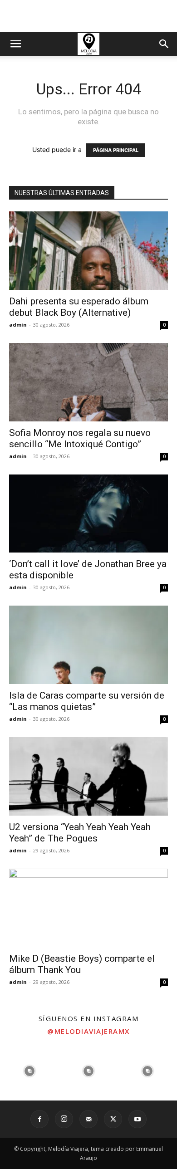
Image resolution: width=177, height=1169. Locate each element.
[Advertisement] (88, 16)
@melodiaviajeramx (88, 1031)
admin (18, 324)
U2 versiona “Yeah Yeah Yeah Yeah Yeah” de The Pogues (80, 833)
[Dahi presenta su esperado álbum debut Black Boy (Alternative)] (88, 250)
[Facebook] (39, 1119)
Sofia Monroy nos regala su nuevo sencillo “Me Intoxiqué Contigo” (80, 438)
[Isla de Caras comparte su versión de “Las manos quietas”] (88, 645)
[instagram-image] (29, 1071)
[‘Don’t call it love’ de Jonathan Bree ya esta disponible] (88, 513)
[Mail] (88, 1119)
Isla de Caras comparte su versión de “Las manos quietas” (86, 701)
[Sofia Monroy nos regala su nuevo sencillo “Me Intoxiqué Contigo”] (88, 382)
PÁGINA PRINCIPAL (115, 150)
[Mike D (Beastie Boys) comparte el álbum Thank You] (88, 908)
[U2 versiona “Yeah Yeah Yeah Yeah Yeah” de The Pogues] (88, 776)
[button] (15, 44)
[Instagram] (64, 1119)
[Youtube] (137, 1119)
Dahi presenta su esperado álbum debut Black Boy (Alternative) (78, 307)
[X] (113, 1119)
